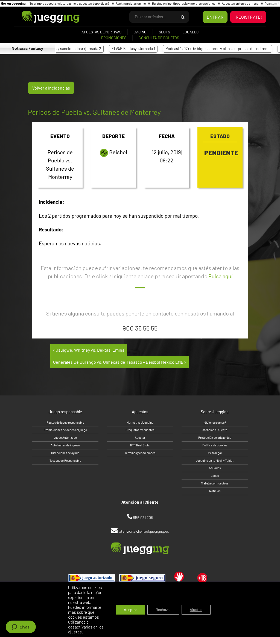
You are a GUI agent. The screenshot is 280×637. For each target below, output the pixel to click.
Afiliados (215, 468)
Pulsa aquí (220, 276)
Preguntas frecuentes (140, 430)
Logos (215, 475)
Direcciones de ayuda (65, 453)
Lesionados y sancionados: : (57, 48)
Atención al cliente (214, 430)
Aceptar (130, 609)
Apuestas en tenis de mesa (240, 3)
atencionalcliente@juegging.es (144, 531)
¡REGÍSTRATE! (248, 16)
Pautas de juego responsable (65, 422)
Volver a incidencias (51, 87)
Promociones (113, 37)
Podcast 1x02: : (206, 48)
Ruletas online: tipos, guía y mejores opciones (184, 3)
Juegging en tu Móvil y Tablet (215, 460)
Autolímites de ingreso (65, 445)
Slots (164, 32)
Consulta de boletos (159, 37)
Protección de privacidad (214, 437)
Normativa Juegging (140, 422)
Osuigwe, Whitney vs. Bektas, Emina (89, 349)
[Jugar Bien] (142, 578)
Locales (190, 32)
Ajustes (196, 609)
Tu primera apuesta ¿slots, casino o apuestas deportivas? (70, 3)
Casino (140, 32)
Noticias (214, 491)
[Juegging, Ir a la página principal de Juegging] (41, 16)
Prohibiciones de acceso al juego (65, 430)
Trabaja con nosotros (214, 483)
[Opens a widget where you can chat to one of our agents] (20, 627)
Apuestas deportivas (101, 32)
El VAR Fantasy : (122, 48)
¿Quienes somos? (215, 422)
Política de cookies (214, 445)
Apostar (140, 437)
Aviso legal (215, 453)
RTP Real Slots (140, 445)
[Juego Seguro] (91, 578)
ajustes (75, 631)
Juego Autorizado (65, 437)
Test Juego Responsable (65, 460)
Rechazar (163, 609)
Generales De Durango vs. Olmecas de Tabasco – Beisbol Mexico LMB (118, 362)
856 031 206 (143, 517)
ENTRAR (215, 16)
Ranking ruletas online (131, 3)
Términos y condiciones (140, 453)
